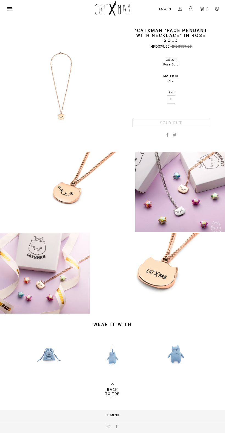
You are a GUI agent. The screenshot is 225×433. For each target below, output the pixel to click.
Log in (165, 9)
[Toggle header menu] (9, 8)
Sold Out (171, 123)
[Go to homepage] (112, 14)
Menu (114, 415)
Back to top (112, 392)
